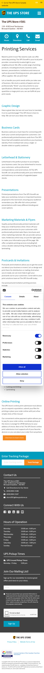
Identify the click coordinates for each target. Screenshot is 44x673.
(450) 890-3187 (12, 494)
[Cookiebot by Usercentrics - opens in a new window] (31, 290)
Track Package (33, 462)
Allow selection (22, 374)
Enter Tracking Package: (15, 456)
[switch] (38, 343)
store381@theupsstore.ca (16, 497)
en (37, 3)
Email (37, 40)
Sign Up (11, 624)
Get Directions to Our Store (17, 488)
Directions (17, 40)
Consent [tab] (8, 297)
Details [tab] (22, 297)
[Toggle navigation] (39, 13)
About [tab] (36, 297)
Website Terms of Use (27, 642)
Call (28, 40)
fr (41, 3)
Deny (22, 381)
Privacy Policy (11, 642)
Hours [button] (6, 40)
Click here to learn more (14, 438)
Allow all (22, 367)
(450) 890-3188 (12, 491)
